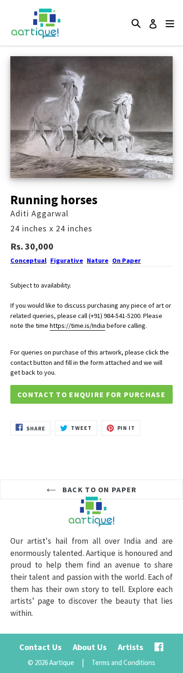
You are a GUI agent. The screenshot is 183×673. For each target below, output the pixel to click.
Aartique (61, 662)
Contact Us (40, 647)
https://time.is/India (77, 325)
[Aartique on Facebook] (159, 647)
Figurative (66, 260)
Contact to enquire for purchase (91, 394)
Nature (97, 260)
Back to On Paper (99, 489)
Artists (130, 647)
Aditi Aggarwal (39, 213)
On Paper (126, 260)
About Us (90, 647)
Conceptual (28, 260)
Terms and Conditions (123, 662)
